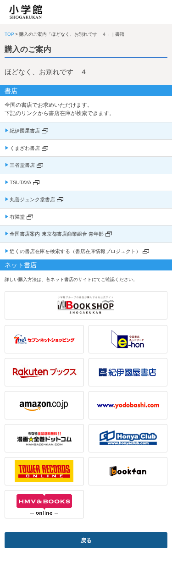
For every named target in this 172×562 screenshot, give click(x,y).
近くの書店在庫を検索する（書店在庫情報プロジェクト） (75, 251)
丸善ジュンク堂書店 (32, 199)
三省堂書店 (22, 165)
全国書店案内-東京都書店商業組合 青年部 (57, 234)
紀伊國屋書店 (25, 130)
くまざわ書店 (25, 148)
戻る (86, 540)
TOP (9, 34)
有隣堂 (17, 217)
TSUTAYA (20, 182)
